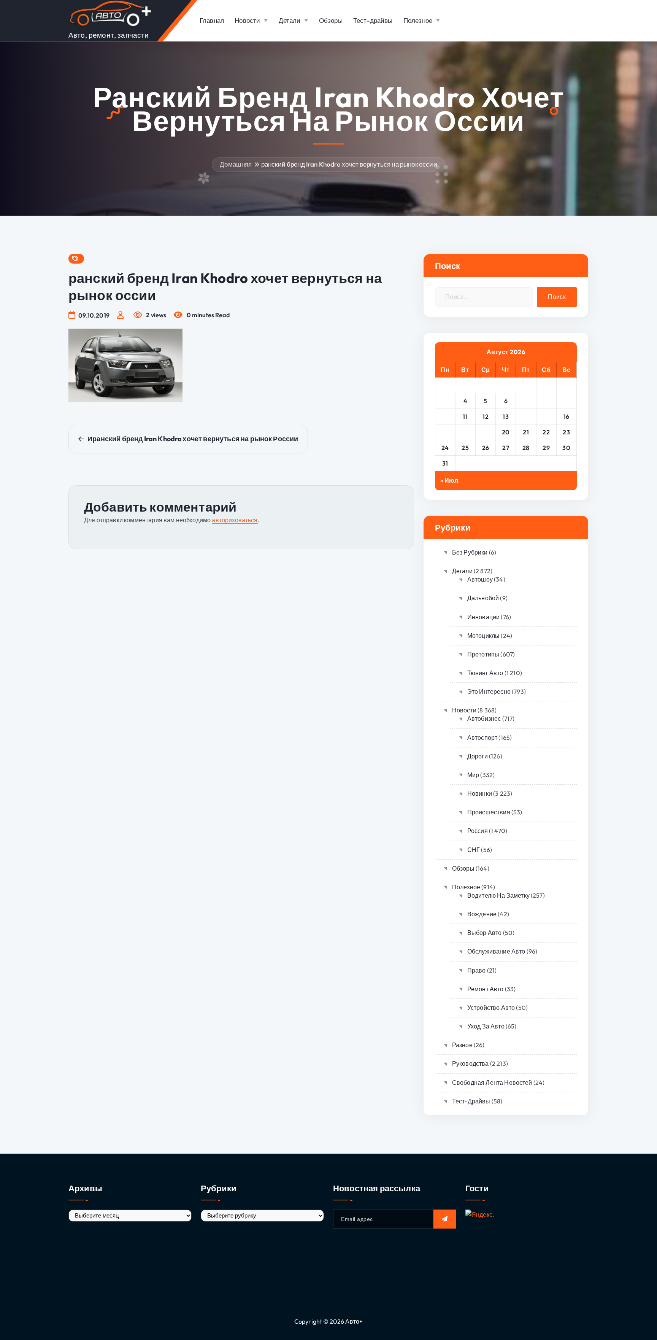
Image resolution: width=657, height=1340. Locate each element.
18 (465, 432)
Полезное (417, 20)
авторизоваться (234, 520)
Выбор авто (484, 932)
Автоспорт (482, 737)
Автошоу (480, 579)
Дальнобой (483, 598)
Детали (290, 20)
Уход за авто (486, 1026)
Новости (247, 20)
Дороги (477, 756)
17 (445, 432)
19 (485, 432)
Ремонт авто (485, 989)
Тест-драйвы (373, 20)
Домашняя (236, 164)
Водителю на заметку (498, 895)
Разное (462, 1045)
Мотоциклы (483, 635)
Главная (212, 20)
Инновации (483, 617)
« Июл (449, 480)
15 (546, 416)
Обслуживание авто (496, 951)
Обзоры (331, 20)
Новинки (479, 793)
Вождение (482, 914)
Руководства (470, 1063)
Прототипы (483, 654)
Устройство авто (491, 1007)
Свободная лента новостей (492, 1082)
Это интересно (489, 691)
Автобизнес (484, 718)
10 (445, 416)
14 (526, 416)
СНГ (473, 850)
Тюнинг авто (485, 673)
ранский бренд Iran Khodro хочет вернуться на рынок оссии (349, 164)
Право (476, 970)
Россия (477, 831)
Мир (473, 775)
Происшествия (488, 812)
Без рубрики (470, 552)
